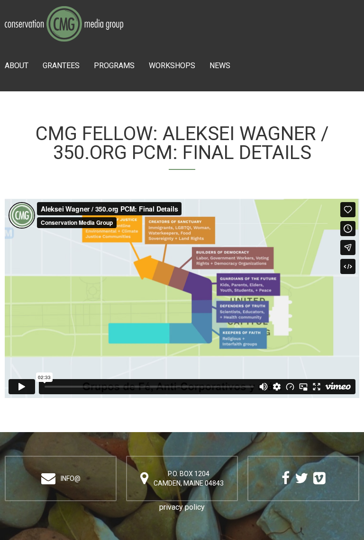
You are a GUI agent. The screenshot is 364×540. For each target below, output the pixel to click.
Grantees (61, 65)
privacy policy (182, 507)
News (219, 65)
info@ (71, 478)
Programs (114, 65)
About (16, 65)
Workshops (172, 65)
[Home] (64, 12)
